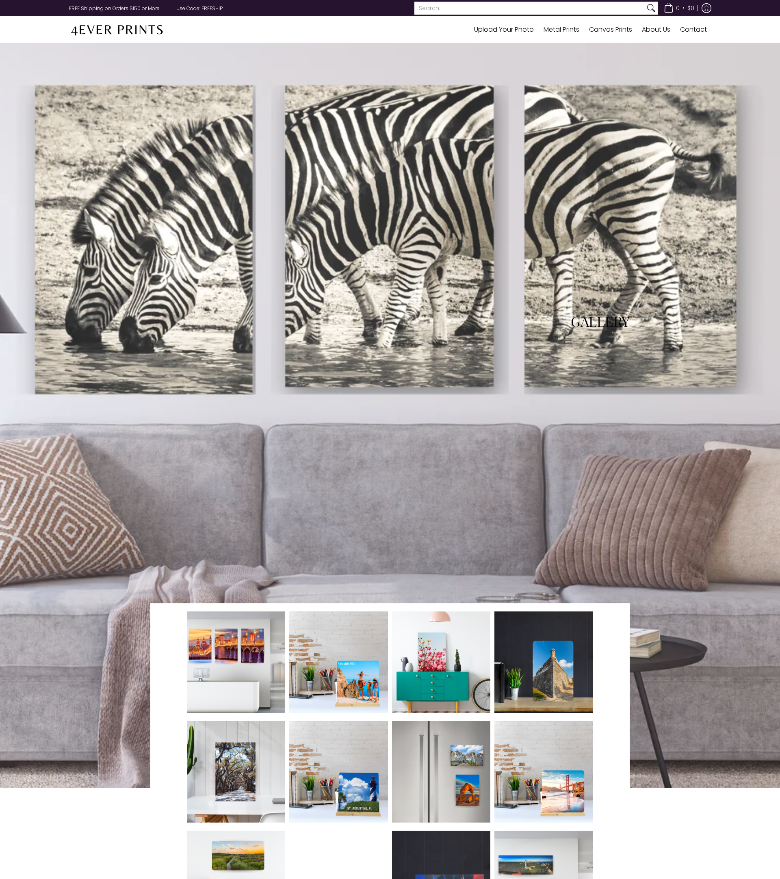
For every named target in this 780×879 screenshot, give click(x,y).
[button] (679, 8)
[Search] (651, 8)
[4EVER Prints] (120, 29)
